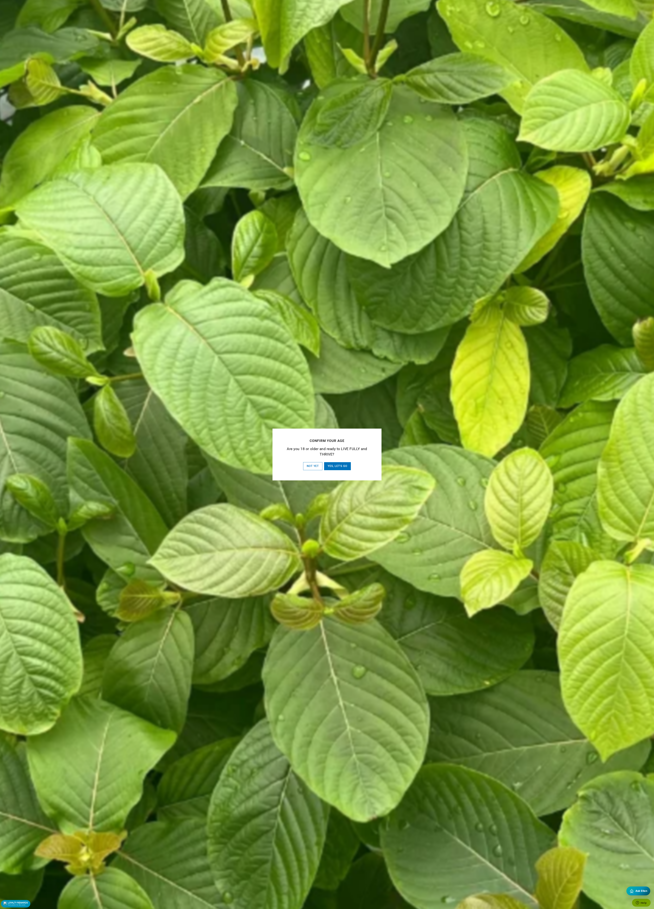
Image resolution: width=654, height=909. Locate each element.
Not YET (313, 466)
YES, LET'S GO (337, 466)
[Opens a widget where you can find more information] (641, 903)
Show (15, 903)
